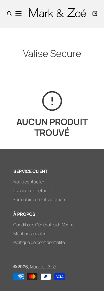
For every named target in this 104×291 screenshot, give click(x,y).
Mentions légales (29, 233)
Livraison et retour (31, 191)
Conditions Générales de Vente (43, 225)
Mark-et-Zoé (43, 267)
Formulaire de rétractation (39, 199)
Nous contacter (28, 182)
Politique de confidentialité (39, 242)
